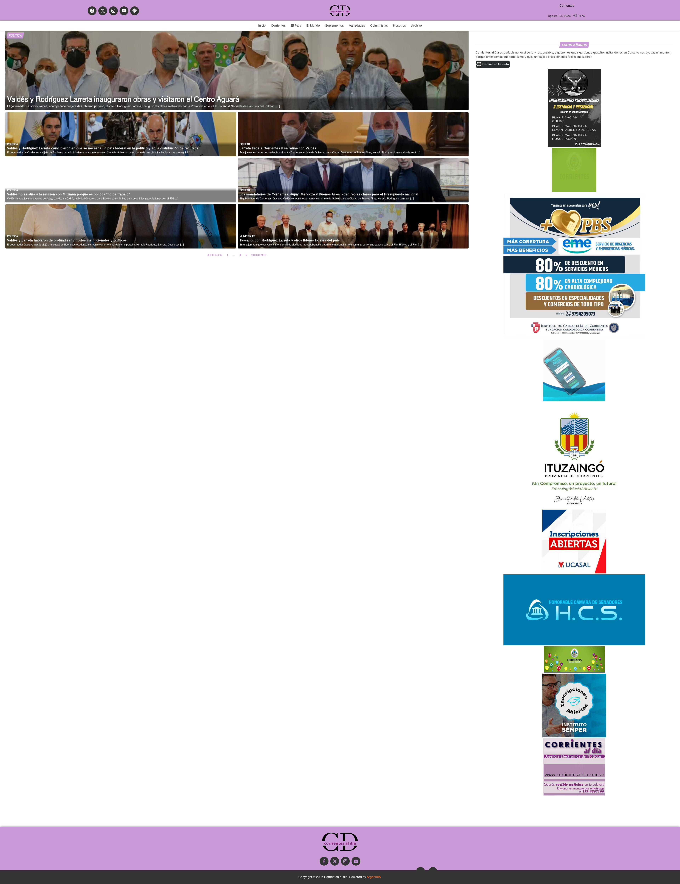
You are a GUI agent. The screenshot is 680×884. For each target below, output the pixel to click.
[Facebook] (92, 10)
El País (296, 25)
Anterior (215, 255)
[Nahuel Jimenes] (574, 145)
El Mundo (313, 25)
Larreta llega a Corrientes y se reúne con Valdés (278, 148)
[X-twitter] (102, 10)
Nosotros (399, 25)
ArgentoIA (374, 877)
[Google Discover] (134, 10)
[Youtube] (124, 10)
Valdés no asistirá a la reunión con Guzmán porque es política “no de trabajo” (68, 194)
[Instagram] (113, 10)
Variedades (357, 25)
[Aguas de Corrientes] (574, 400)
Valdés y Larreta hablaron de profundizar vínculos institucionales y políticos (67, 240)
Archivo (416, 25)
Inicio (262, 25)
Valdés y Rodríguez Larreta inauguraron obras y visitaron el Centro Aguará (123, 99)
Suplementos (334, 25)
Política (15, 35)
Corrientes (278, 25)
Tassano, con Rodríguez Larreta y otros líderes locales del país (290, 240)
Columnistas (379, 25)
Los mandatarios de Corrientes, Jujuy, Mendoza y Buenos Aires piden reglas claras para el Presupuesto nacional (329, 194)
